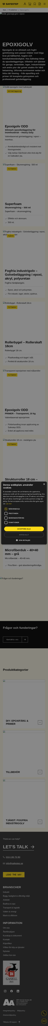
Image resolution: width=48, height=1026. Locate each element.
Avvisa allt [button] (24, 535)
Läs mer (9, 504)
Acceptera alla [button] (24, 529)
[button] (24, 540)
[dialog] (24, 513)
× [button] (44, 484)
